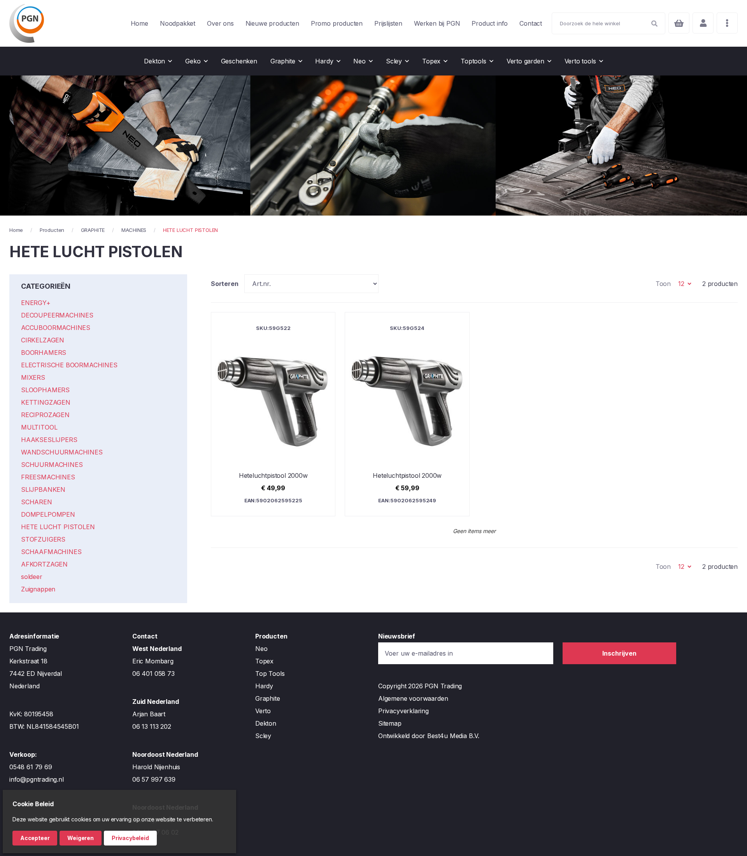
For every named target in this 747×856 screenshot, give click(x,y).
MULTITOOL (39, 427)
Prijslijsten (388, 23)
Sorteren (224, 284)
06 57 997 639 (153, 779)
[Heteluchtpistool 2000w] (273, 414)
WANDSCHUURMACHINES (62, 452)
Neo (261, 649)
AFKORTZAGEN (44, 564)
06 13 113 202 (151, 726)
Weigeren (80, 838)
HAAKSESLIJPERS (49, 440)
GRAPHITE (93, 230)
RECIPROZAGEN (45, 415)
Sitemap (390, 723)
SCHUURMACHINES (51, 464)
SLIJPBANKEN (43, 489)
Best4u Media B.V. (453, 736)
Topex (264, 661)
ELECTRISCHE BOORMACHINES (69, 365)
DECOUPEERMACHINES (57, 315)
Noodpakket (177, 23)
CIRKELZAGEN (42, 340)
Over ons (220, 23)
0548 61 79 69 (30, 767)
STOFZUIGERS (43, 539)
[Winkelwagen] (678, 22)
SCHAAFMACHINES (51, 552)
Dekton (265, 723)
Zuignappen (38, 589)
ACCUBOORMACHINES (55, 328)
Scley (263, 736)
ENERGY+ (36, 303)
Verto (263, 711)
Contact (530, 23)
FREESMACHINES (48, 477)
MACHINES (134, 230)
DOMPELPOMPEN (48, 514)
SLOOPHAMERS (45, 390)
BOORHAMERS (43, 352)
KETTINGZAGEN (45, 402)
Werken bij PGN (437, 23)
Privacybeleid (130, 838)
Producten (52, 230)
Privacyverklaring (403, 711)
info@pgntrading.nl (36, 779)
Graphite (267, 698)
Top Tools (269, 673)
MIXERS (33, 377)
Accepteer (34, 838)
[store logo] (26, 23)
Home (139, 23)
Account (703, 22)
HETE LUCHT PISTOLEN (58, 527)
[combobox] (608, 23)
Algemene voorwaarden (413, 698)
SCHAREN (36, 502)
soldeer (31, 577)
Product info (490, 23)
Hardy (264, 686)
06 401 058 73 (153, 673)
